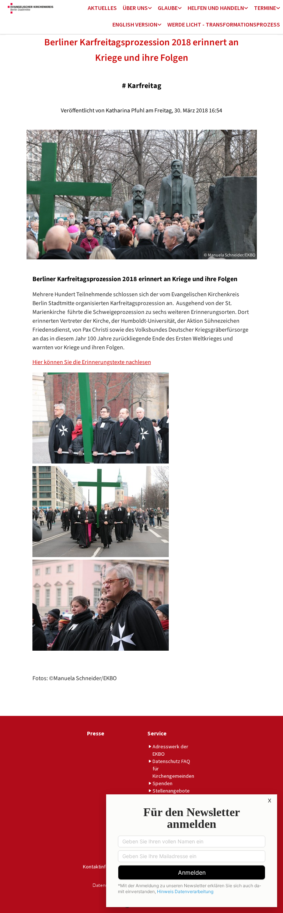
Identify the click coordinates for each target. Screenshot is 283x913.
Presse (95, 733)
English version (134, 24)
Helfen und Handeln (216, 7)
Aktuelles (102, 7)
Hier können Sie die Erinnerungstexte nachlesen (91, 362)
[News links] (159, 25)
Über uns (135, 7)
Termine (265, 7)
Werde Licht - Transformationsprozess (223, 24)
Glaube (168, 7)
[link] (137, 8)
